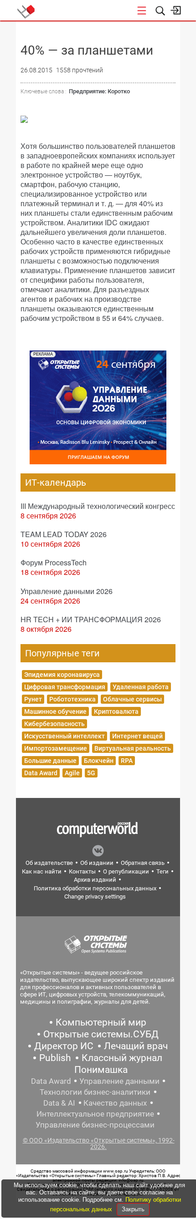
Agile (72, 773)
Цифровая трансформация (64, 687)
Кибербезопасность (54, 723)
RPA (127, 760)
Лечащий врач (136, 1046)
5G (91, 773)
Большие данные (50, 760)
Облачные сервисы (132, 699)
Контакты (82, 871)
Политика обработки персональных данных (95, 888)
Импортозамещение (55, 748)
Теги (162, 871)
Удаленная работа (141, 687)
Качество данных (115, 1102)
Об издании (96, 862)
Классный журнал (122, 1057)
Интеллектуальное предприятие (95, 1113)
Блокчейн (98, 760)
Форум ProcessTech (54, 562)
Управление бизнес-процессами (95, 1124)
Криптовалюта (116, 711)
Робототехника (72, 699)
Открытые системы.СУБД (101, 1034)
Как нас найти (42, 871)
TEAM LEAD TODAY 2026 (64, 534)
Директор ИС (63, 1046)
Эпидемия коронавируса (62, 674)
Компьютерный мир (101, 1022)
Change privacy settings (95, 896)
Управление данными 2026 (67, 591)
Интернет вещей (137, 736)
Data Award (40, 773)
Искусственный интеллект (64, 736)
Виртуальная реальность (132, 748)
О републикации (126, 871)
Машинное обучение (55, 711)
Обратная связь (143, 862)
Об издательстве (49, 862)
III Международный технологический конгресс (98, 506)
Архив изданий (95, 879)
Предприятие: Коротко (99, 91)
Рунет (33, 699)
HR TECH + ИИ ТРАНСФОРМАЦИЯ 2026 (91, 619)
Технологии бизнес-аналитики (95, 1092)
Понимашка (101, 1069)
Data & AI (59, 1102)
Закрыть (133, 1209)
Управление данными (119, 1081)
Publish (55, 1057)
